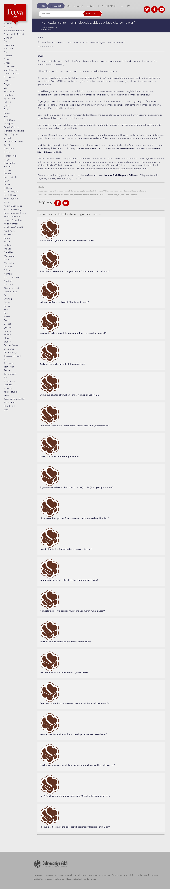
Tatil (6, 360)
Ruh (6, 310)
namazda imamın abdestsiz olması (89, 195)
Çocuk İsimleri (11, 70)
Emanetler (9, 91)
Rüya (6, 313)
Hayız (7, 159)
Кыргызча (37, 879)
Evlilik (7, 106)
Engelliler (9, 95)
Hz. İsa (7, 170)
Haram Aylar (10, 156)
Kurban (8, 245)
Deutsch (69, 875)
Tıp (5, 377)
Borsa (7, 41)
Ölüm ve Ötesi (11, 288)
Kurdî (146, 875)
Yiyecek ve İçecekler (14, 399)
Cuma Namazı (11, 74)
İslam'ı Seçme (11, 192)
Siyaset (7, 342)
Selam (7, 331)
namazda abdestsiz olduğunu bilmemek (129, 191)
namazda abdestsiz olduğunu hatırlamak (55, 195)
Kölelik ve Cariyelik (13, 227)
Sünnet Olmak (11, 345)
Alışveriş (8, 27)
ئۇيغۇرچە (106, 875)
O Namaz (109, 195)
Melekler (8, 252)
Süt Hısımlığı (10, 352)
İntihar (7, 184)
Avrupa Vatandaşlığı (14, 31)
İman (6, 181)
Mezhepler (9, 256)
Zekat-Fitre (9, 403)
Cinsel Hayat (10, 66)
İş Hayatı (8, 188)
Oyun (7, 302)
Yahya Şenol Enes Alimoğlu (125, 195)
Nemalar (8, 285)
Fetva (7, 113)
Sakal (7, 317)
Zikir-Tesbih (9, 406)
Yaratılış (8, 388)
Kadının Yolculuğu (13, 209)
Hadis (7, 152)
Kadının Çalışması (13, 206)
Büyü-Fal (8, 49)
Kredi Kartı (9, 231)
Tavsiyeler (9, 363)
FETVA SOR (56, 6)
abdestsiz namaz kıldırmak (49, 191)
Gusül (7, 145)
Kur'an (7, 242)
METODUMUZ (75, 6)
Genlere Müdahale (14, 131)
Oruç (6, 295)
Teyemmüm (10, 374)
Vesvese (8, 385)
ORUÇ (42, 6)
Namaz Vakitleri (12, 277)
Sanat (7, 320)
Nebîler (8, 281)
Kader (7, 202)
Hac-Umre (9, 149)
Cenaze (8, 52)
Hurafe (7, 167)
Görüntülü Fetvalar (14, 142)
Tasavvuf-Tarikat (12, 356)
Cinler (7, 63)
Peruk (7, 306)
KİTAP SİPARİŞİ (107, 6)
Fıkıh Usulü (9, 120)
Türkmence (59, 879)
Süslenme (9, 349)
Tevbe (7, 370)
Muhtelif (8, 267)
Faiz (6, 109)
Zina (6, 410)
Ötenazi (8, 299)
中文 (131, 875)
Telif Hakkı (9, 367)
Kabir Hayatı (10, 195)
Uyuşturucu (9, 381)
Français (59, 875)
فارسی (139, 875)
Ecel (6, 88)
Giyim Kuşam (11, 134)
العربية (77, 875)
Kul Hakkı (8, 234)
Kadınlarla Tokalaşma (15, 213)
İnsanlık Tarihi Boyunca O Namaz (97, 191)
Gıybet (7, 138)
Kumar (7, 238)
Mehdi (7, 249)
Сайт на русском (119, 875)
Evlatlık (7, 102)
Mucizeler (9, 263)
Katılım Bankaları (13, 220)
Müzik (7, 270)
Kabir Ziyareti (11, 199)
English (49, 875)
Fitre (6, 116)
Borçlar (8, 38)
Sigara (7, 335)
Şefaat (7, 324)
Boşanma (9, 45)
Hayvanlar (9, 163)
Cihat (6, 59)
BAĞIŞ (90, 6)
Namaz (8, 274)
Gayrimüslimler (12, 127)
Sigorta (8, 338)
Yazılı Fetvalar (11, 392)
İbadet (7, 174)
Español (154, 875)
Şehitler (8, 327)
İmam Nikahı (10, 177)
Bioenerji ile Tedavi (14, 34)
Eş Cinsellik (9, 99)
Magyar (48, 879)
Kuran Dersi (38, 875)
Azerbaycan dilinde (91, 875)
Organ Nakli (10, 292)
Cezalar (8, 56)
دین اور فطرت (90, 879)
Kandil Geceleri (12, 217)
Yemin (7, 395)
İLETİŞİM (125, 6)
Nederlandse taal (74, 879)
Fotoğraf (8, 124)
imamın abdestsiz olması (71, 191)
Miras (7, 260)
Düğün (7, 84)
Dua (6, 81)
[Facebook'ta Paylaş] (57, 203)
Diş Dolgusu (10, 77)
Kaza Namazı (11, 224)
